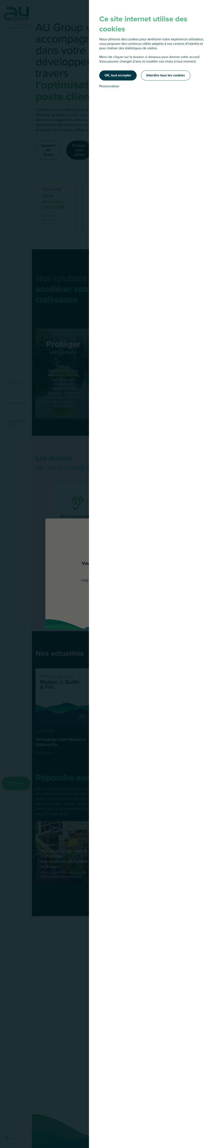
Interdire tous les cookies (165, 75)
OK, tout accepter (118, 75)
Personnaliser (109, 86)
